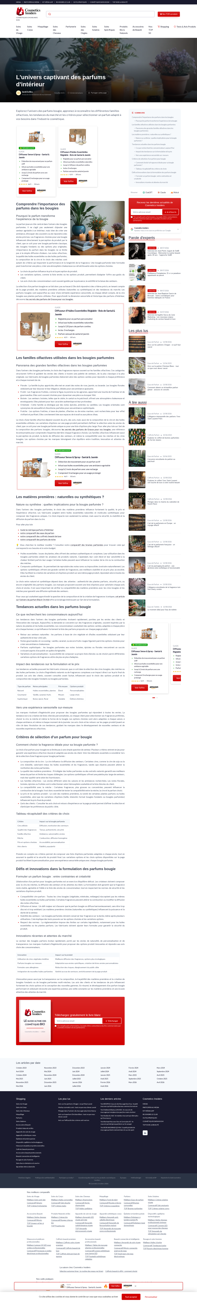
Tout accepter (131, 1297)
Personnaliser (151, 1297)
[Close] (147, 604)
